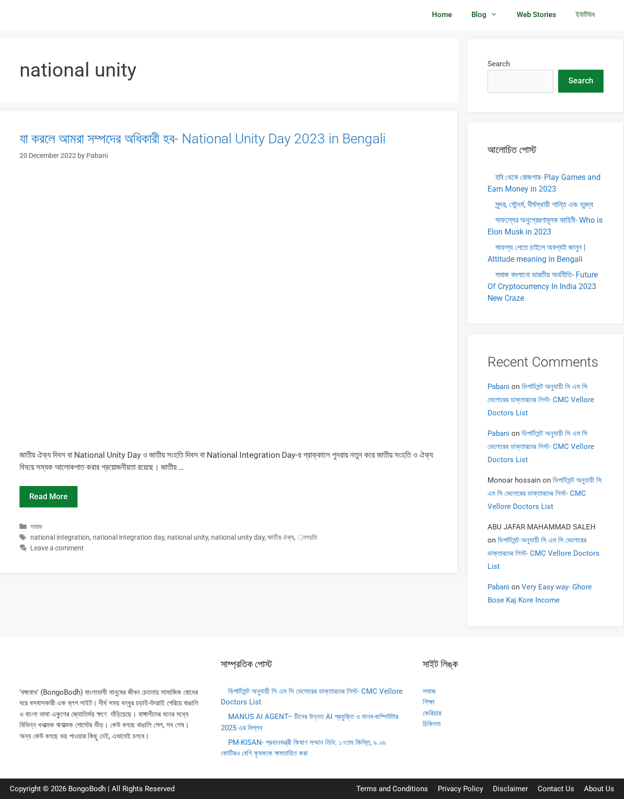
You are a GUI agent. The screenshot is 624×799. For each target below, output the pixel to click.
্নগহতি (310, 537)
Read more (48, 496)
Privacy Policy (460, 788)
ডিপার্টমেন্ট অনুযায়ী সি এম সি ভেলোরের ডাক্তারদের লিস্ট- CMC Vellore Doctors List (541, 399)
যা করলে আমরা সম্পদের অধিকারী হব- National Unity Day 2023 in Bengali (203, 139)
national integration (60, 537)
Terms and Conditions (392, 788)
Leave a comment (57, 548)
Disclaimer (510, 788)
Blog (479, 14)
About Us (599, 788)
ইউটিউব (585, 14)
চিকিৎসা (432, 724)
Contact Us (556, 788)
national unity (187, 537)
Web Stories (536, 14)
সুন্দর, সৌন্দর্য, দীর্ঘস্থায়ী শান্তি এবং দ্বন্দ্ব (544, 204)
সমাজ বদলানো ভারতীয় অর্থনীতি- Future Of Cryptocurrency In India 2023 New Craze (543, 286)
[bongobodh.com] (49, 14)
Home (442, 14)
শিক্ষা (428, 702)
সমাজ (36, 527)
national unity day (238, 537)
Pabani (498, 386)
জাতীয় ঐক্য (281, 537)
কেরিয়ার (432, 713)
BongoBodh (87, 788)
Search (499, 63)
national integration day (128, 537)
